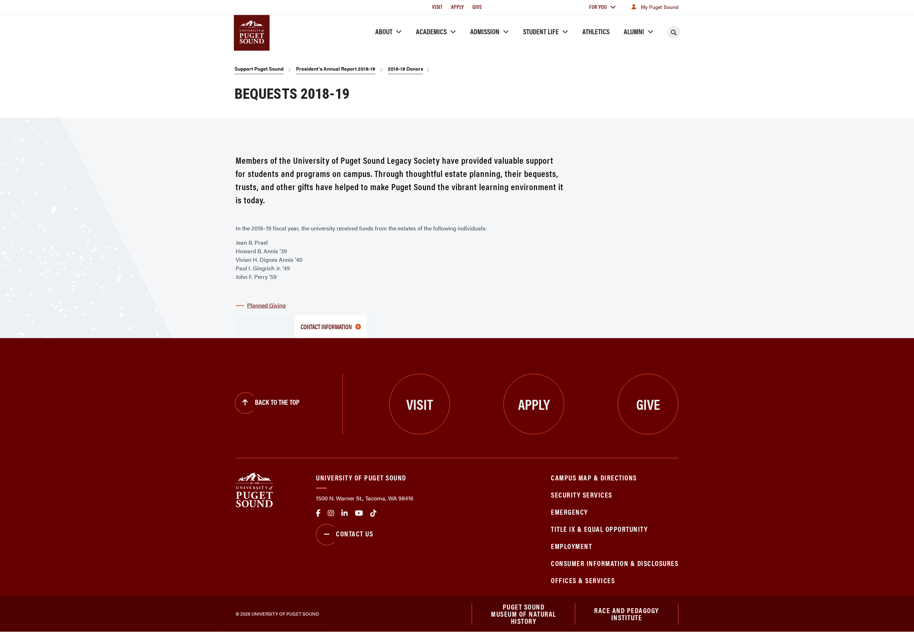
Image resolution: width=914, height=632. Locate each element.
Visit (437, 6)
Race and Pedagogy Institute (626, 613)
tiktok (373, 513)
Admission (484, 31)
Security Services (581, 494)
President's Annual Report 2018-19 (335, 68)
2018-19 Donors (405, 68)
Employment (571, 546)
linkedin (344, 513)
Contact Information (326, 326)
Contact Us (354, 533)
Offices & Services (583, 580)
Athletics (595, 31)
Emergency (569, 511)
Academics (431, 31)
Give (477, 6)
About (383, 31)
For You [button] (598, 6)
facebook (318, 513)
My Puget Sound (659, 6)
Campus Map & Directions (594, 477)
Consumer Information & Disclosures (614, 563)
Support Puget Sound (259, 68)
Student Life (541, 31)
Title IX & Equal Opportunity (599, 529)
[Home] (254, 489)
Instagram (331, 513)
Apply (457, 6)
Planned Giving (266, 305)
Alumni (634, 31)
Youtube (359, 513)
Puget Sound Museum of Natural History (523, 614)
